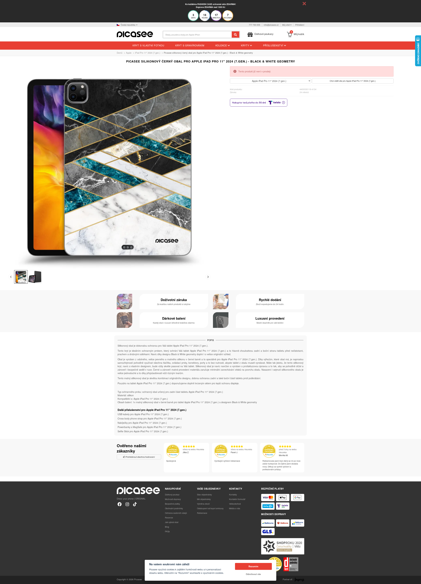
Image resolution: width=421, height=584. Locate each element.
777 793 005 (254, 24)
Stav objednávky (204, 494)
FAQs (167, 531)
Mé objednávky (204, 499)
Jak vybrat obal (171, 522)
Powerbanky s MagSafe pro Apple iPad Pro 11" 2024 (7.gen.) (149, 427)
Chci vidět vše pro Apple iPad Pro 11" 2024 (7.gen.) (353, 80)
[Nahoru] (4, 579)
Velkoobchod (235, 503)
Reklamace (202, 512)
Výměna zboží (203, 503)
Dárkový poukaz (172, 494)
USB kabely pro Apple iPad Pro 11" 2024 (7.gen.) (143, 414)
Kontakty (233, 494)
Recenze (169, 517)
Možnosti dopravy (173, 499)
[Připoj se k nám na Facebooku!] (120, 504)
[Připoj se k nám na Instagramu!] (127, 504)
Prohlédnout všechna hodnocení (140, 456)
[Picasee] (135, 34)
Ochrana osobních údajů (176, 512)
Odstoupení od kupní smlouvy (210, 508)
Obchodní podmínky (174, 508)
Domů (119, 52)
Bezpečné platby (172, 503)
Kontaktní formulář (237, 499)
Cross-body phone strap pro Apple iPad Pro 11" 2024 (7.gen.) (150, 418)
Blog (167, 526)
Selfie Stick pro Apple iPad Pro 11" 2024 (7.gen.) (143, 431)
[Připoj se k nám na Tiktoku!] (135, 504)
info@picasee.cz (271, 24)
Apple (128, 52)
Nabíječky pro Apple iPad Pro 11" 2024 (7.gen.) (142, 422)
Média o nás (234, 508)
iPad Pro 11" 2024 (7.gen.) (147, 52)
